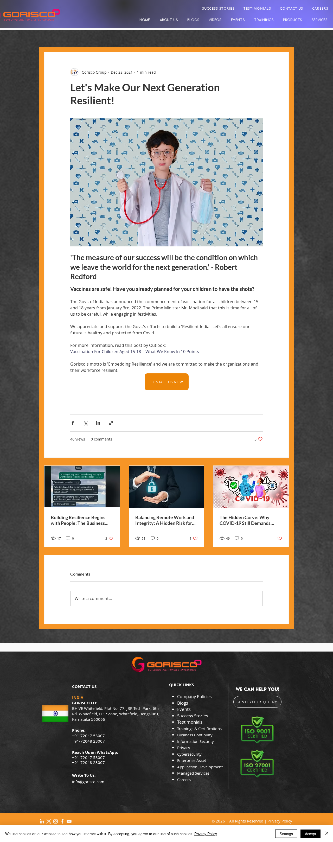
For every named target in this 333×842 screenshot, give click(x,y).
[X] (49, 821)
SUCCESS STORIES (218, 8)
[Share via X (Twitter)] (85, 422)
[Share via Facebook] (72, 422)
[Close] (327, 834)
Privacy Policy (279, 821)
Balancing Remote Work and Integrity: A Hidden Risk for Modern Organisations (164, 520)
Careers (184, 779)
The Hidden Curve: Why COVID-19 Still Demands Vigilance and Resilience (245, 520)
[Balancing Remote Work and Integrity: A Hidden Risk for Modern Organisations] (166, 487)
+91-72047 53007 (88, 757)
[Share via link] (110, 422)
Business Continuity (195, 734)
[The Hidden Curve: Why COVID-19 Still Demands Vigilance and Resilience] (251, 487)
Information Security (195, 741)
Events (184, 709)
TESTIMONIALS (257, 8)
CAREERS (320, 8)
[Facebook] (62, 821)
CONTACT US (291, 8)
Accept (310, 833)
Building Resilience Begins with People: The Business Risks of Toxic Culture (78, 520)
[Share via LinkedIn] (98, 422)
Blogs (182, 703)
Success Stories (192, 716)
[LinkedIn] (42, 821)
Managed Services (193, 773)
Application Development (200, 766)
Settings (286, 833)
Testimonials (189, 722)
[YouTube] (69, 821)
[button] (292, 19)
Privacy (184, 747)
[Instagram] (56, 821)
